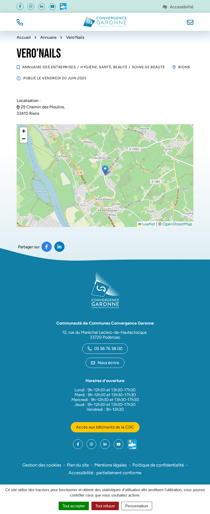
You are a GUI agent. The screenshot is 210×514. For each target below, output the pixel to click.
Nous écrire (108, 362)
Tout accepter (73, 506)
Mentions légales (110, 465)
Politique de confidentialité (158, 465)
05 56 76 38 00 (108, 348)
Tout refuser (105, 506)
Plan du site (78, 465)
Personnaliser (136, 506)
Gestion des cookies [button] (41, 465)
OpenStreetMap (177, 224)
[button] (20, 21)
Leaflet (148, 224)
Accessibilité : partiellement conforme (105, 472)
